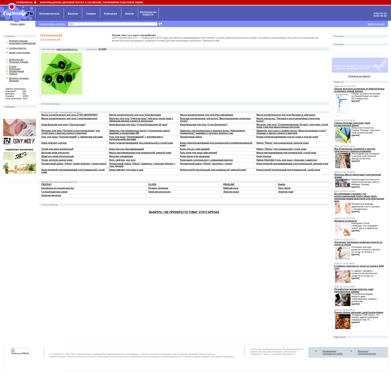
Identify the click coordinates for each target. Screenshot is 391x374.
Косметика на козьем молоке (57, 188)
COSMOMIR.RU (24, 2)
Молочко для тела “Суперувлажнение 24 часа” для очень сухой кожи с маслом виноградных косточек (292, 125)
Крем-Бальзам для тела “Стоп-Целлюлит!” (204, 124)
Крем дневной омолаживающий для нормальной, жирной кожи (292, 163)
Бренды (73, 13)
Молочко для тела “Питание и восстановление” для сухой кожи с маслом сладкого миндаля (70, 131)
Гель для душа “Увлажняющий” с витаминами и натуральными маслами (136, 138)
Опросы (13, 73)
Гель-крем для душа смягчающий (198, 152)
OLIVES (152, 184)
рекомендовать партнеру (52, 24)
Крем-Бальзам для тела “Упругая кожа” (63, 124)
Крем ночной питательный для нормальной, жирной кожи (213, 169)
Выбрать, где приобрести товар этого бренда (184, 212)
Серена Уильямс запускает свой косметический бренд (352, 124)
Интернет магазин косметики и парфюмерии (22, 41)
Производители (49, 13)
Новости (339, 82)
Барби (281, 184)
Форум (129, 13)
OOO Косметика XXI (51, 35)
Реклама (10, 106)
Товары (91, 13)
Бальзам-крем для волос (55, 152)
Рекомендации (16, 71)
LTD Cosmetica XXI (50, 39)
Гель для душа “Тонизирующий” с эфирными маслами (72, 137)
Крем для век (263, 156)
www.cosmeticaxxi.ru (67, 49)
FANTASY (46, 184)
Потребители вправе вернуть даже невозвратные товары (353, 290)
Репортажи (14, 69)
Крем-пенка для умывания (195, 156)
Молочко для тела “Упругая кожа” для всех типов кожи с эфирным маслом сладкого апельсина (141, 119)
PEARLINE (228, 184)
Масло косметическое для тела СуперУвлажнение (69, 118)
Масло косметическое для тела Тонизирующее (135, 115)
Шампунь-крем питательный (57, 156)
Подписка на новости (359, 76)
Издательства (16, 59)
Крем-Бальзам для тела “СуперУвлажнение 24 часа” (138, 124)
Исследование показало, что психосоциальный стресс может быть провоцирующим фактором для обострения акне (359, 197)
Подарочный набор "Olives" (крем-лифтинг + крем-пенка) (73, 163)
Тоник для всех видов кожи (56, 160)
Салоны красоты (17, 48)
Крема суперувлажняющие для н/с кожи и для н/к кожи (287, 137)
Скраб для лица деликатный (57, 149)
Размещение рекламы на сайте (333, 352)
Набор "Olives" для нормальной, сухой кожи (281, 149)
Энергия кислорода (159, 191)
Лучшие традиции (158, 188)
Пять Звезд (284, 188)
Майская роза (230, 188)
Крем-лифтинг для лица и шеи (126, 169)
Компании (110, 13)
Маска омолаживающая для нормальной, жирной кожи (140, 152)
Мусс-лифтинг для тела (122, 160)
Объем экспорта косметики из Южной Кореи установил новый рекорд (359, 89)
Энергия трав (285, 191)
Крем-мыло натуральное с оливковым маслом (206, 160)
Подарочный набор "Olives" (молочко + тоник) (206, 163)
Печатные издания (18, 62)
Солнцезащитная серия (54, 191)
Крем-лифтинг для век (54, 143)
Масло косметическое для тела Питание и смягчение (285, 115)
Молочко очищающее (121, 156)
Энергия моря (231, 191)
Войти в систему (376, 24)
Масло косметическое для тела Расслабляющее (206, 115)
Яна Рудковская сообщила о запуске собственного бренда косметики (354, 150)
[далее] (355, 101)
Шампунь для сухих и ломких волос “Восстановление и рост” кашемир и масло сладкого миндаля (291, 131)
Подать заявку (17, 24)
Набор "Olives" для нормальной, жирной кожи (282, 143)
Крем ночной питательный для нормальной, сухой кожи (288, 169)
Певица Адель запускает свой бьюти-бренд (358, 312)
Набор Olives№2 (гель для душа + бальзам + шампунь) (286, 160)
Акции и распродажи (19, 52)
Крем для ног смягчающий (195, 149)
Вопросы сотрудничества (367, 352)
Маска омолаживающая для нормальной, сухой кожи (286, 152)
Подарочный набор (191, 137)
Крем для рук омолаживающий (126, 149)
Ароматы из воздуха (345, 221)
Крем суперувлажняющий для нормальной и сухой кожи (141, 143)
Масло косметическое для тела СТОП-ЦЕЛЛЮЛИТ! (69, 115)
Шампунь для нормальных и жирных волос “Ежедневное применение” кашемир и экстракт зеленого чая (212, 131)
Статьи (12, 66)
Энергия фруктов (51, 195)
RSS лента (340, 337)
